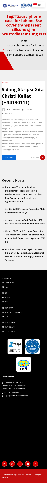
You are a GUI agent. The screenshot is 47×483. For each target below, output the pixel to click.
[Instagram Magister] (12, 464)
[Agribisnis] (20, 464)
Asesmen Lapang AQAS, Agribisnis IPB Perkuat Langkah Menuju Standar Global (25, 222)
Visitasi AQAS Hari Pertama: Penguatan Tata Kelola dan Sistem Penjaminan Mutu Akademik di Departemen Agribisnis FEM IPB (25, 236)
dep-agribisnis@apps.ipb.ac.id (16, 395)
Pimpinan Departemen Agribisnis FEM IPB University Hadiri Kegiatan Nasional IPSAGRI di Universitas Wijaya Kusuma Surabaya (24, 254)
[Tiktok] (35, 464)
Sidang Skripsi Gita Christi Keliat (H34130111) (23, 96)
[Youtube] (27, 464)
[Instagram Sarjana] (4, 464)
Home (23, 41)
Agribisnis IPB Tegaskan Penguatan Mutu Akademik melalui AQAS (25, 211)
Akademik (6, 82)
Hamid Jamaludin (13, 110)
